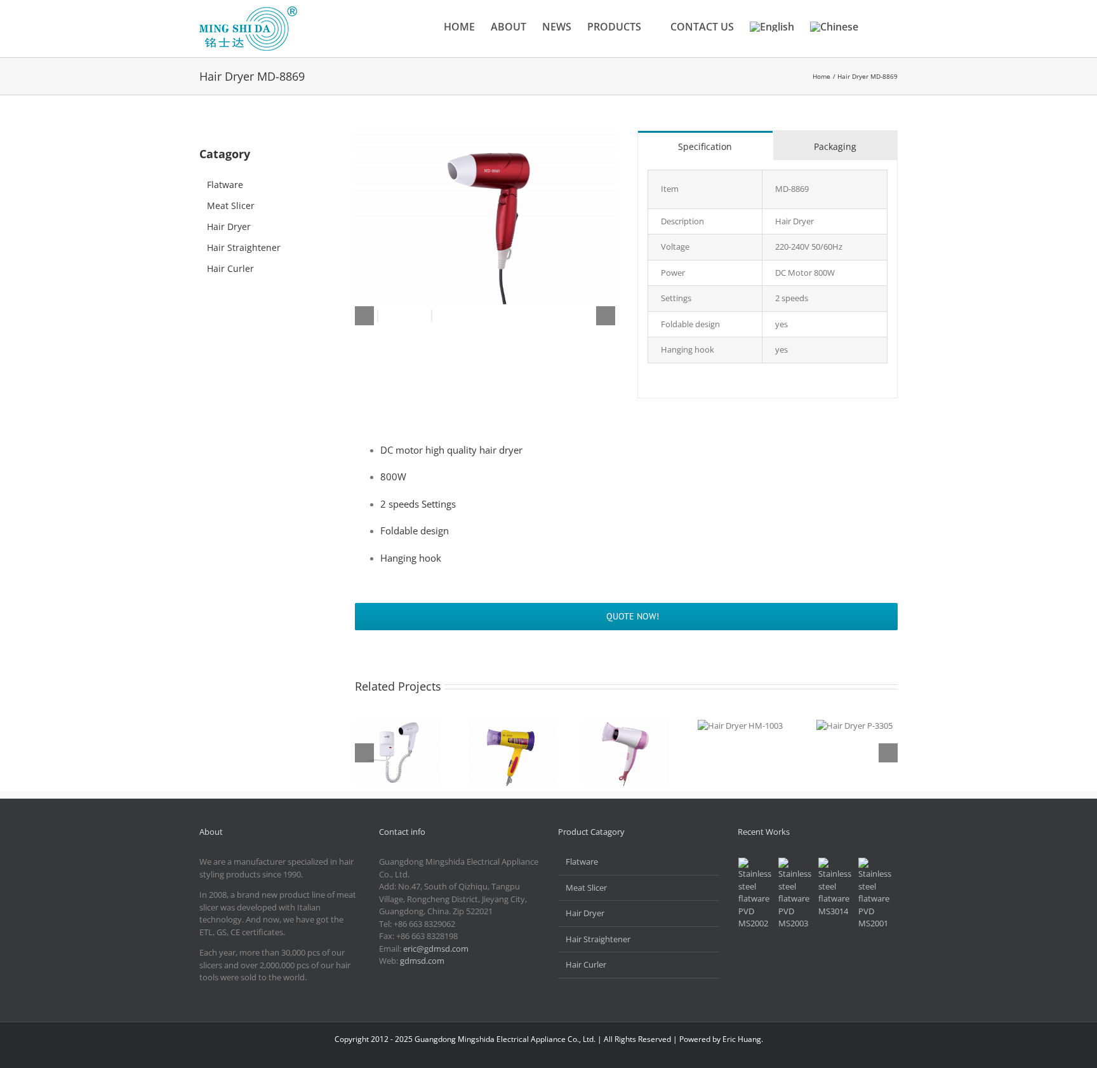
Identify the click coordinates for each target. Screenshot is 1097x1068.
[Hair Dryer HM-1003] (740, 725)
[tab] (705, 145)
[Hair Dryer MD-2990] (398, 753)
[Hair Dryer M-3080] (626, 753)
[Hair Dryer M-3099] (512, 753)
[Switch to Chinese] (834, 26)
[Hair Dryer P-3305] (854, 725)
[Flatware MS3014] (837, 887)
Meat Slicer (231, 205)
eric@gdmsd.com (436, 948)
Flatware (225, 185)
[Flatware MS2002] (757, 894)
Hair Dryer (229, 226)
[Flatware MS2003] (797, 894)
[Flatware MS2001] (877, 894)
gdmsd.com (422, 960)
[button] (878, 26)
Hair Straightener (244, 247)
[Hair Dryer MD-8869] (485, 134)
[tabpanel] (767, 279)
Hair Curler (230, 268)
